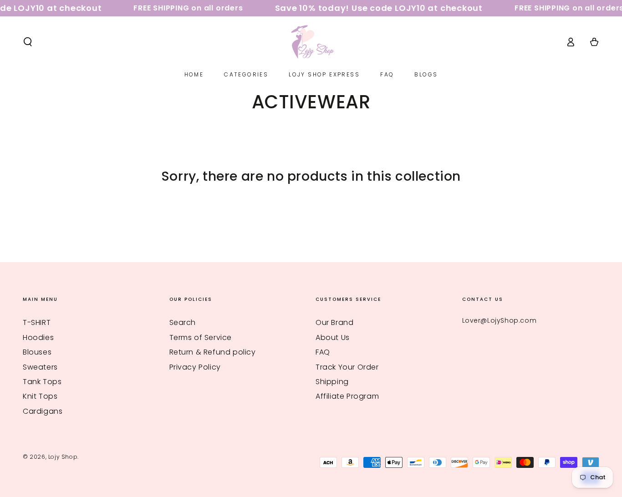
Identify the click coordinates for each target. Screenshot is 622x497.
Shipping (332, 381)
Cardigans (42, 411)
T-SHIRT (37, 322)
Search (182, 322)
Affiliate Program (347, 396)
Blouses (37, 352)
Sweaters (40, 367)
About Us (333, 337)
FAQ (323, 352)
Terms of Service (200, 337)
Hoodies (38, 337)
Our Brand (334, 322)
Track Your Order (347, 367)
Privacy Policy (195, 367)
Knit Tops (40, 396)
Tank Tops (42, 381)
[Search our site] (28, 42)
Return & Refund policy (212, 352)
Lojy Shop (62, 457)
